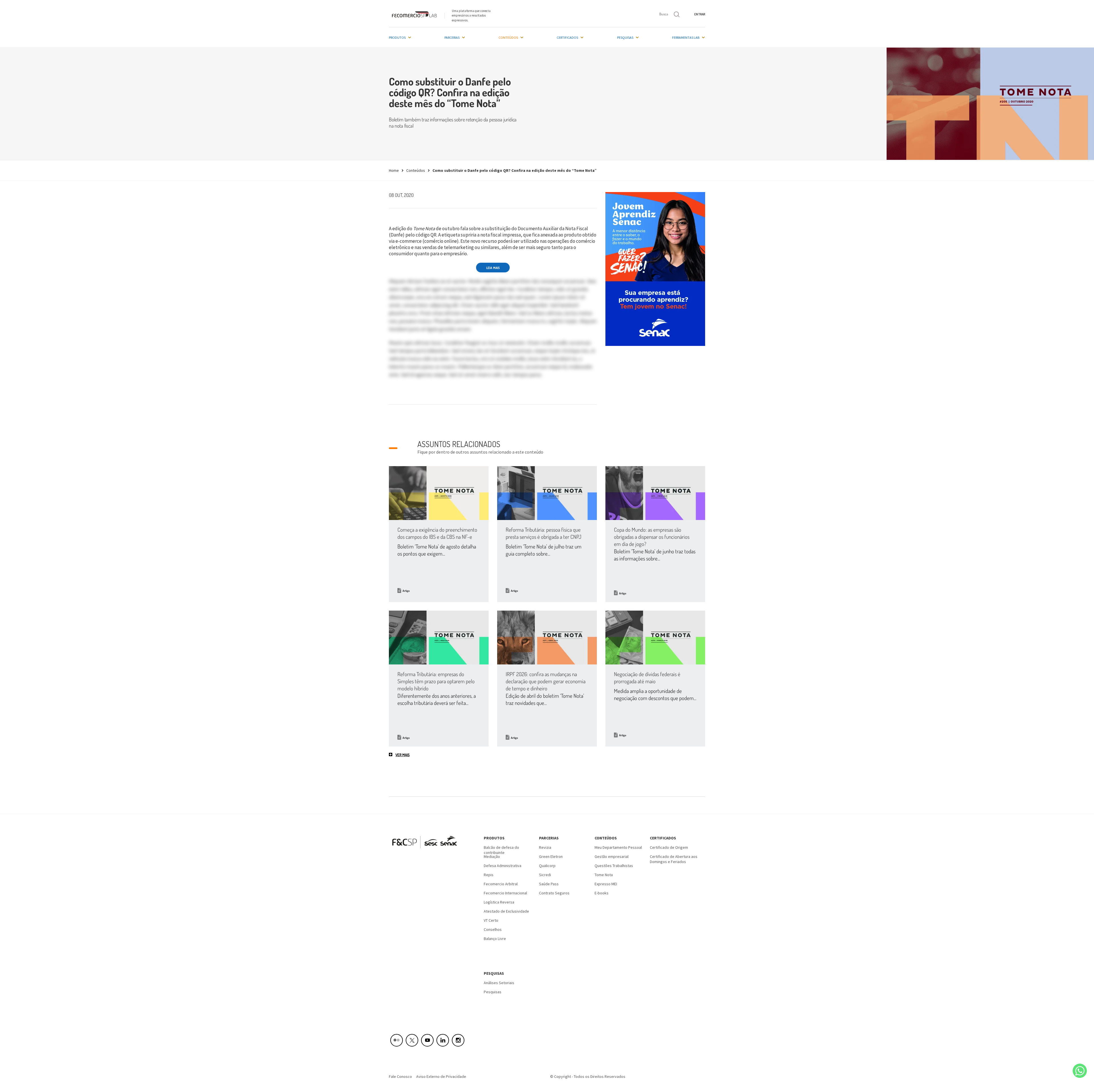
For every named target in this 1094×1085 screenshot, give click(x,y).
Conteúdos (508, 37)
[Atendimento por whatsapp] (1080, 1071)
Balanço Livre (495, 938)
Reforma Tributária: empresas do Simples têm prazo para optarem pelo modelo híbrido (436, 681)
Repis (488, 874)
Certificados (567, 37)
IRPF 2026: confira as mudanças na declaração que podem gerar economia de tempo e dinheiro (545, 681)
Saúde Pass (549, 883)
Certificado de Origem (669, 847)
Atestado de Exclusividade (506, 911)
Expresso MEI (606, 883)
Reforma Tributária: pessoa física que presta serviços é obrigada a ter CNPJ (543, 533)
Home (394, 170)
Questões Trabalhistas (614, 865)
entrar (699, 14)
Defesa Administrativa (502, 865)
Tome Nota (604, 874)
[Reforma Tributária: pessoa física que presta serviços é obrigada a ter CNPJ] (547, 493)
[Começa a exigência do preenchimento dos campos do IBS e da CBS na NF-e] (439, 493)
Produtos (397, 37)
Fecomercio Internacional (505, 893)
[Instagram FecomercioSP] (458, 1040)
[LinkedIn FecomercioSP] (442, 1040)
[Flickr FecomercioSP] (396, 1040)
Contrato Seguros (554, 893)
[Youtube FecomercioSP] (427, 1040)
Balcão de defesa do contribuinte (501, 849)
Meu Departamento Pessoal (618, 847)
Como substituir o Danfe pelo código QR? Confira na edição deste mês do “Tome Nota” (514, 170)
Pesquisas (625, 37)
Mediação (492, 856)
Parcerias (452, 37)
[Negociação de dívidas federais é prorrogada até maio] (655, 637)
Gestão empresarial (611, 856)
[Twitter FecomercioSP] (412, 1040)
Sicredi (545, 874)
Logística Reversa (499, 902)
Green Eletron (551, 856)
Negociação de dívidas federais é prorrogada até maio (647, 677)
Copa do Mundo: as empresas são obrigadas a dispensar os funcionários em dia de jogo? (651, 536)
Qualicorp (547, 865)
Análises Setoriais (499, 982)
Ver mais (402, 754)
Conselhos (493, 929)
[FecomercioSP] (426, 850)
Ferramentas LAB (685, 37)
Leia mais (493, 268)
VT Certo (491, 920)
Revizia (545, 847)
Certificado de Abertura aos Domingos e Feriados (673, 858)
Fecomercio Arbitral (501, 883)
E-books (602, 893)
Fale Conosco (400, 1076)
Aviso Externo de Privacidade (441, 1076)
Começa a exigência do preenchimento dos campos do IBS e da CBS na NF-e (437, 533)
